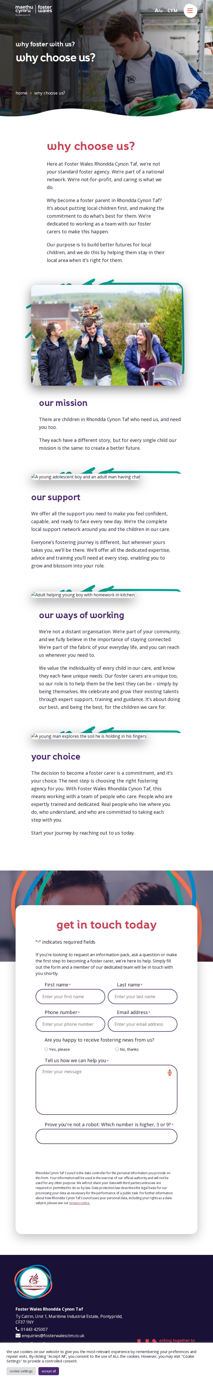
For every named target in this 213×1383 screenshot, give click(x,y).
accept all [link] (49, 1371)
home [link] (21, 93)
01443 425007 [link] (34, 1329)
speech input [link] (170, 1073)
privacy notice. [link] (79, 1203)
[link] (34, 10)
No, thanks (129, 1049)
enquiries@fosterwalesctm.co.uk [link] (53, 1335)
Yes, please (59, 1049)
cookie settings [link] (21, 1371)
